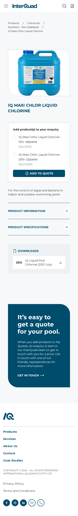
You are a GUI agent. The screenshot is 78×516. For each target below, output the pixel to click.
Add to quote (41, 173)
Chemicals (33, 23)
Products (13, 23)
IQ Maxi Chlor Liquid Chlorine (25, 31)
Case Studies (13, 460)
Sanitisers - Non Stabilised (23, 27)
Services (9, 439)
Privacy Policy (13, 483)
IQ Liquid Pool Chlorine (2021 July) (34, 262)
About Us (10, 446)
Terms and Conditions (19, 491)
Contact (9, 453)
